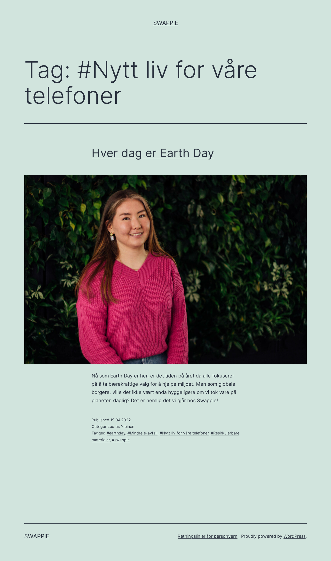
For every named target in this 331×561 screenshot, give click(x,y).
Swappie (165, 22)
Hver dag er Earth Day (153, 153)
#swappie (121, 439)
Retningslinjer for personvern (207, 536)
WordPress (295, 536)
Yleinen (127, 426)
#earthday (116, 433)
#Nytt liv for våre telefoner (184, 433)
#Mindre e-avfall (142, 433)
